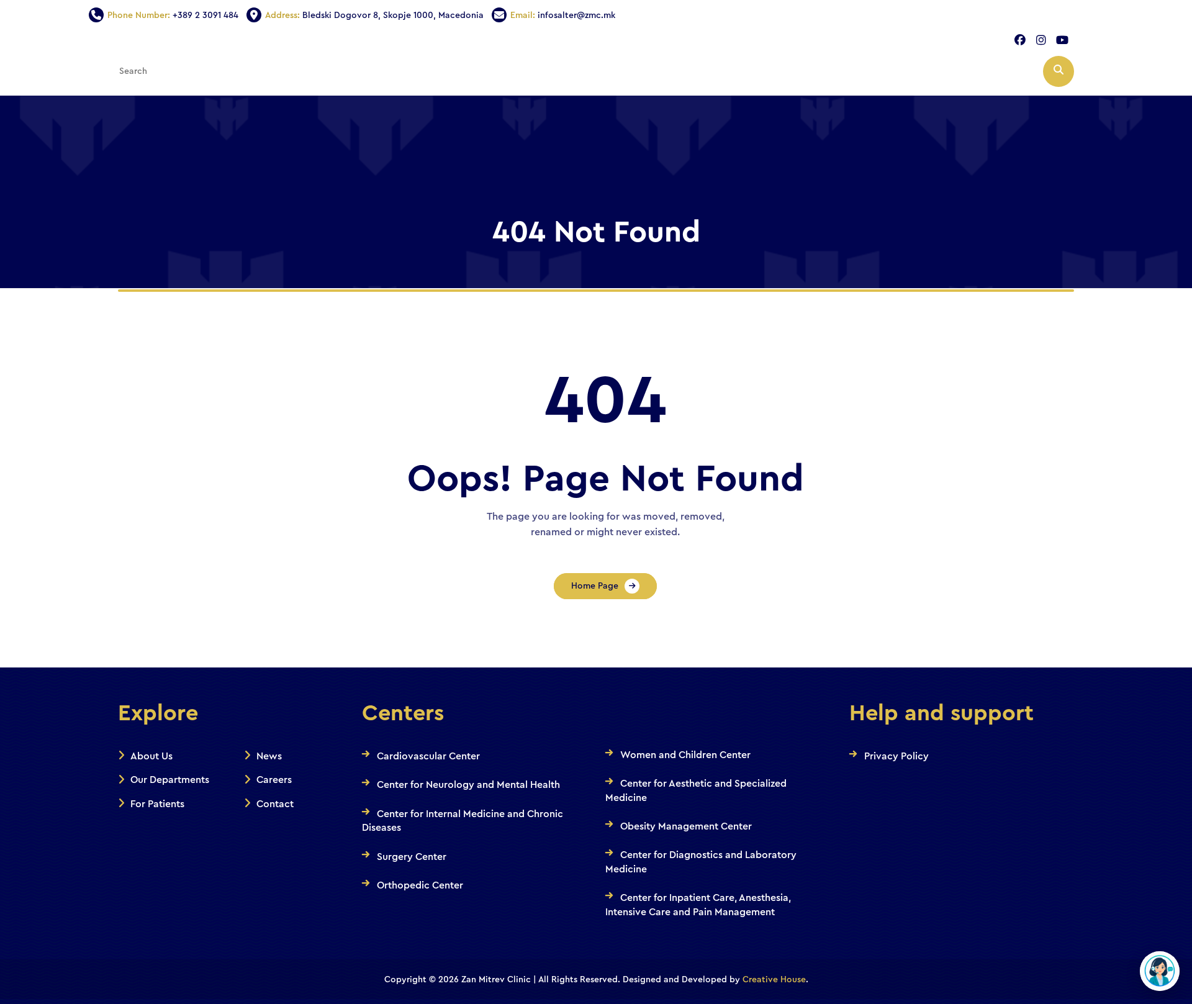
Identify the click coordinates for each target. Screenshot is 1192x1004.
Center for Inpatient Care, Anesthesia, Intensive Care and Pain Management (698, 904)
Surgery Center (411, 857)
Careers (274, 780)
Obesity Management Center (686, 826)
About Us (151, 756)
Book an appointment (965, 128)
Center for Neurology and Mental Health (468, 785)
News (269, 756)
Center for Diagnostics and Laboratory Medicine (701, 862)
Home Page (594, 586)
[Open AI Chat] (1160, 971)
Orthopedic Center (420, 885)
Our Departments (169, 780)
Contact (275, 804)
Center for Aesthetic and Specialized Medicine (696, 790)
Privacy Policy (896, 756)
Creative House (774, 979)
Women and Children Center (685, 755)
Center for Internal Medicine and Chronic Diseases (462, 821)
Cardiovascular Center (428, 756)
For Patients (157, 804)
